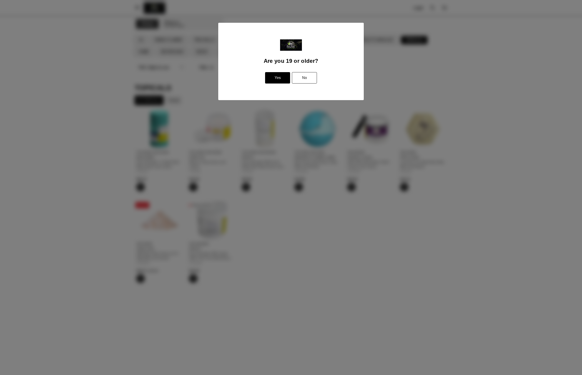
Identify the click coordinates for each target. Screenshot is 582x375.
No (304, 78)
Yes (278, 78)
